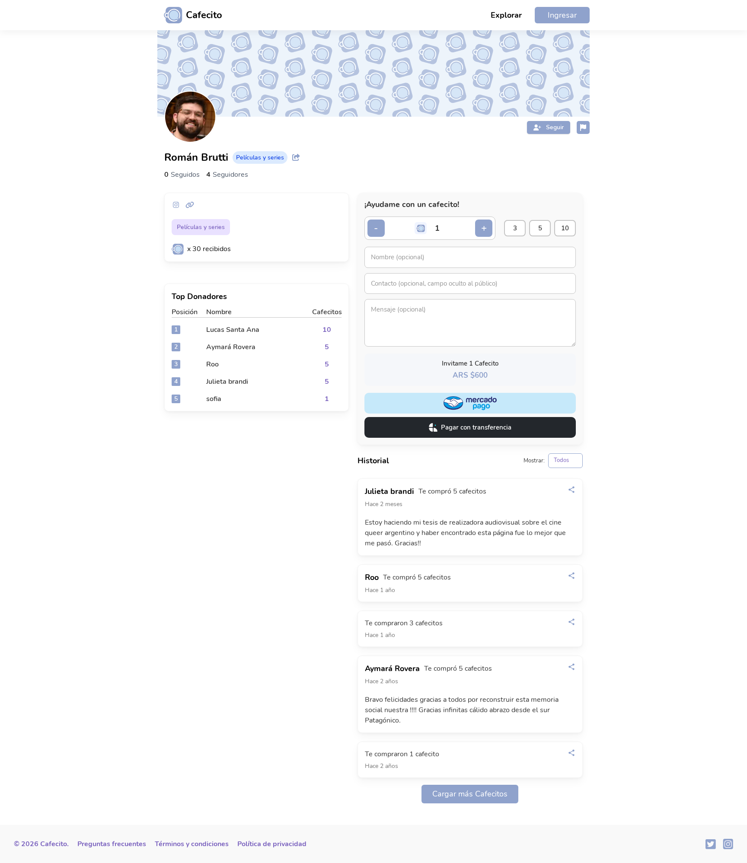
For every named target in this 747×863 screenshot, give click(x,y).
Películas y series (201, 227)
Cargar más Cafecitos (470, 794)
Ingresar (562, 15)
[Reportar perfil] (583, 127)
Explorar (506, 15)
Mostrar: (534, 461)
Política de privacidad (271, 844)
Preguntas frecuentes (111, 844)
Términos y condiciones (192, 844)
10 (565, 228)
